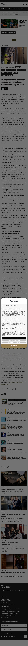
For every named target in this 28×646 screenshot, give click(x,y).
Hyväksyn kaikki (14, 337)
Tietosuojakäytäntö (14, 345)
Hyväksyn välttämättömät (14, 340)
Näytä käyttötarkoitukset (14, 342)
